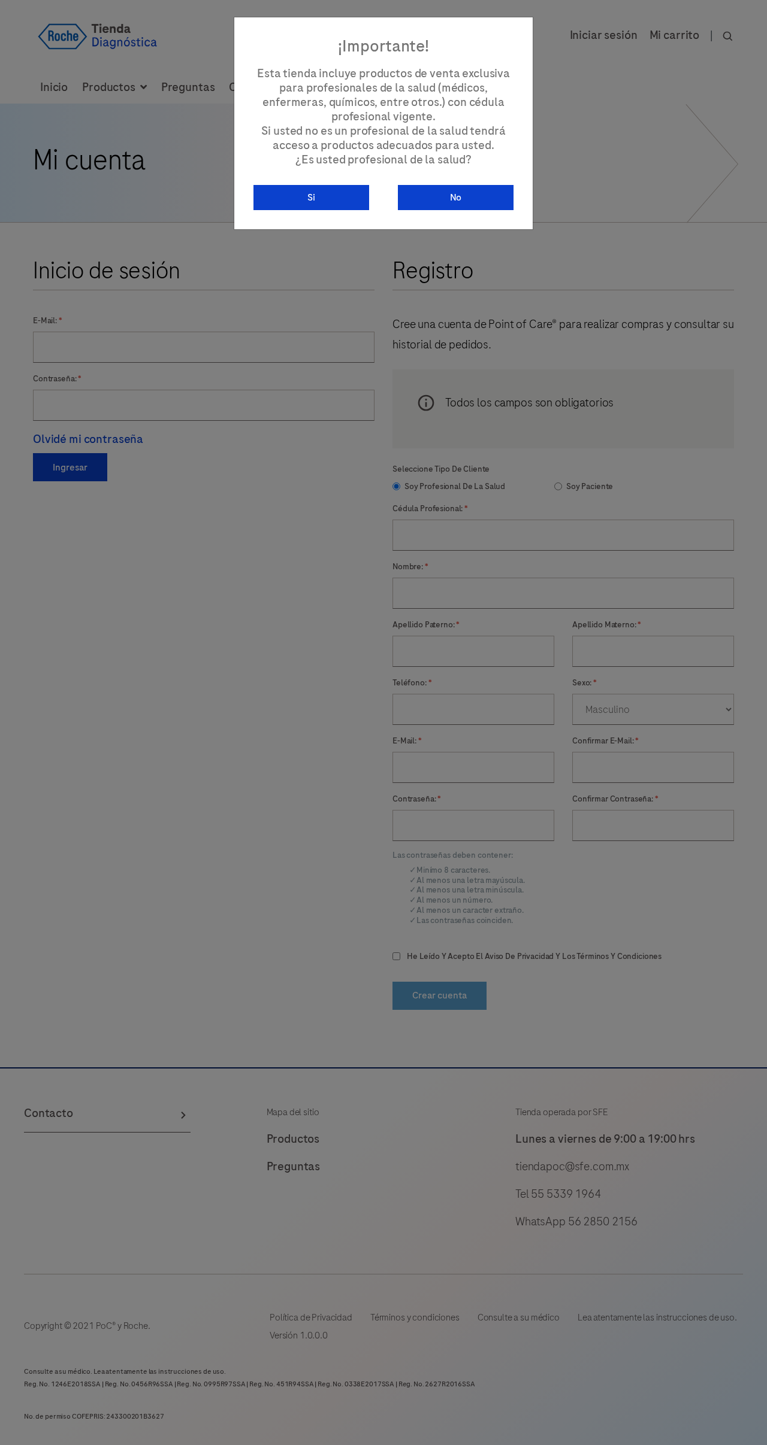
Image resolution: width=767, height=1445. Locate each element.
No (456, 197)
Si (311, 197)
